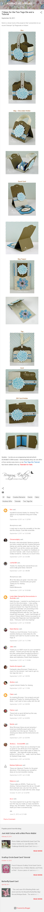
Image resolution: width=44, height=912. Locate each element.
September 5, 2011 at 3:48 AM (20, 571)
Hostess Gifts (7, 501)
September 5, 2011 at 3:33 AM (20, 557)
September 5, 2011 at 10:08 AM (20, 623)
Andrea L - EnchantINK (17, 744)
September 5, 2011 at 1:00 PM (20, 676)
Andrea (12, 682)
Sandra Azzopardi (16, 666)
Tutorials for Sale (26, 465)
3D (3, 497)
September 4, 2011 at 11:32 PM (20, 519)
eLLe (11, 799)
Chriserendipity (15, 539)
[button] (41, 12)
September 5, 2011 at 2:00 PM (20, 704)
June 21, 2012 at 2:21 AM (18, 814)
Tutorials (17, 501)
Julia (11, 647)
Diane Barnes (14, 629)
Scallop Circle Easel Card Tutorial (16, 857)
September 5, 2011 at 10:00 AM (20, 590)
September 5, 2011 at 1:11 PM (20, 688)
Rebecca (13, 781)
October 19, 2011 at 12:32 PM (19, 793)
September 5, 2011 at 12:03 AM (20, 533)
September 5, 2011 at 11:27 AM (20, 641)
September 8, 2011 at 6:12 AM (20, 775)
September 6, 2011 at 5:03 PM (20, 738)
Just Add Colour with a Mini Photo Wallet (19, 833)
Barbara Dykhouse (16, 765)
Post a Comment (9, 819)
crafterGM (13, 563)
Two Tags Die (27, 501)
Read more (37, 851)
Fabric (37, 497)
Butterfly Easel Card (10, 881)
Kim (11, 509)
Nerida (12, 724)
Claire (12, 694)
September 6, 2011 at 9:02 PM (20, 759)
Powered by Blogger (23, 908)
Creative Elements (19, 497)
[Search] (41, 4)
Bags (8, 497)
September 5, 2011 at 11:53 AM (20, 660)
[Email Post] (3, 493)
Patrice (12, 710)
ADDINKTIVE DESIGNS (19, 3)
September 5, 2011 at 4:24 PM (20, 718)
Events (30, 497)
